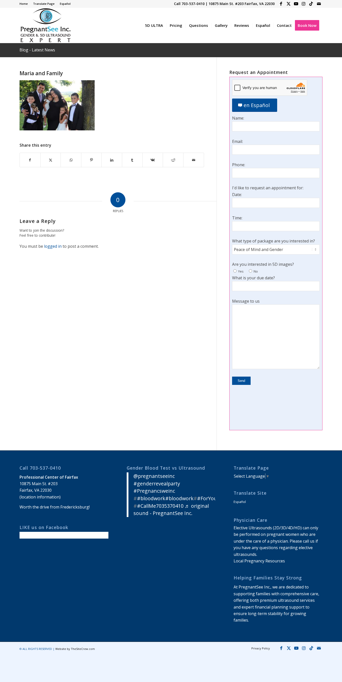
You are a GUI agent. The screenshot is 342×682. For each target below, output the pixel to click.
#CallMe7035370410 (160, 505)
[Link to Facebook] (281, 4)
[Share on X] (51, 160)
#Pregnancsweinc (154, 490)
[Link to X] (288, 4)
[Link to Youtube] (296, 4)
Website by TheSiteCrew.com (75, 649)
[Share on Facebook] (30, 160)
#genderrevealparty (156, 483)
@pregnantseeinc (154, 476)
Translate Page (44, 4)
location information (40, 497)
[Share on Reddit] (173, 160)
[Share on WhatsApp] (71, 160)
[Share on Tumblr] (132, 160)
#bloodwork (151, 498)
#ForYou (207, 498)
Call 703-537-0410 (189, 3)
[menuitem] (25, 4)
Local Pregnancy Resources (259, 561)
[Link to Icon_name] (311, 4)
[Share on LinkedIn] (112, 160)
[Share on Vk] (153, 160)
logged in (53, 246)
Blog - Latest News (37, 50)
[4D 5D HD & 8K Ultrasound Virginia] (45, 25)
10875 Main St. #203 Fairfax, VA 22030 (242, 3)
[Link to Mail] (318, 4)
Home (24, 4)
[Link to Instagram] (303, 4)
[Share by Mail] (194, 160)
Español (65, 4)
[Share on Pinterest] (91, 160)
